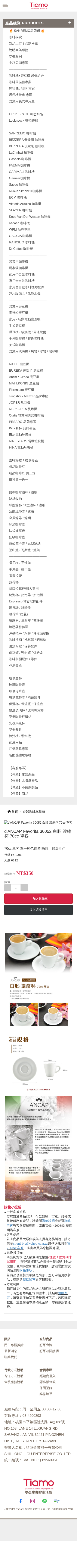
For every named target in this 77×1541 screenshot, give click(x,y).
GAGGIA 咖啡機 (20, 236)
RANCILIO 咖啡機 (22, 242)
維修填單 (46, 1394)
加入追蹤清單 (38, 909)
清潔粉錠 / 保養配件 (23, 646)
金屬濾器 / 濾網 (20, 518)
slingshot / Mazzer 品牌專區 (28, 396)
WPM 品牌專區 (20, 229)
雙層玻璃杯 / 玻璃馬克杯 (26, 710)
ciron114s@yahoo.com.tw (30, 1243)
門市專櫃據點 (14, 1345)
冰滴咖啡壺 (17, 524)
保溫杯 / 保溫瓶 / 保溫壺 (26, 704)
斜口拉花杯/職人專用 (24, 588)
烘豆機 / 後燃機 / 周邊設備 (27, 332)
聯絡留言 (29, 1279)
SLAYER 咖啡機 (20, 210)
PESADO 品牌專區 (22, 422)
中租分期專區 (18, 63)
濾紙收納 (15, 498)
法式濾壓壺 (17, 531)
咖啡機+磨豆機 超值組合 (26, 75)
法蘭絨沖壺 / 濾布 (21, 511)
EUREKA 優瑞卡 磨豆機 (26, 370)
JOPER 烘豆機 (19, 402)
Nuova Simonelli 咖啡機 (25, 191)
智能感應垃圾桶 (20, 755)
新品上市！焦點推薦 (23, 43)
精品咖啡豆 (17, 466)
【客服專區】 (18, 768)
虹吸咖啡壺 (17, 537)
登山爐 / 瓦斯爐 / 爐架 (24, 550)
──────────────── (28, 127)
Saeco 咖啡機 (18, 184)
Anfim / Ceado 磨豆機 (24, 377)
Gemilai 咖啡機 (19, 178)
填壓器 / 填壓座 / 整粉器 (26, 620)
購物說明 (48, 1221)
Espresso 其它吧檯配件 (26, 601)
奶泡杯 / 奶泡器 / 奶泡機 (26, 595)
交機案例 (15, 56)
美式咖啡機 (17, 345)
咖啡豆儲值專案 (20, 82)
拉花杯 (14, 582)
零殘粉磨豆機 (18, 313)
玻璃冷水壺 (17, 691)
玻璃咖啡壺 (17, 684)
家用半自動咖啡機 (22, 274)
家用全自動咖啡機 (22, 281)
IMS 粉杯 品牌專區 (22, 428)
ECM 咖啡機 (18, 197)
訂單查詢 (46, 1345)
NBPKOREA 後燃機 (23, 409)
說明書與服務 (18, 50)
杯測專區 (15, 665)
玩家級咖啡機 (18, 268)
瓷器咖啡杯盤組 (20, 716)
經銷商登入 (48, 1376)
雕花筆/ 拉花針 (19, 614)
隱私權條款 (48, 1382)
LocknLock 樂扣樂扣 (23, 120)
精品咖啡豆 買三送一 (24, 473)
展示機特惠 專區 (20, 95)
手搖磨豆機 (17, 325)
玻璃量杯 (15, 678)
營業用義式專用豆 (22, 101)
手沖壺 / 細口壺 (20, 569)
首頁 (14, 812)
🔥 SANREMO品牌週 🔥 (27, 30)
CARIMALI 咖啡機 (22, 172)
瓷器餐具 (15, 729)
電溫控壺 (15, 575)
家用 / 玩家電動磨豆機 (24, 319)
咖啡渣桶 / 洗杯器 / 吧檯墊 (27, 640)
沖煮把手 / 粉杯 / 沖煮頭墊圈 (29, 633)
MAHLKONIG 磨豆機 (24, 383)
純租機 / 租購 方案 (22, 88)
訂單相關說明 (49, 1351)
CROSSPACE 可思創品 (26, 114)
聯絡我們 (10, 1357)
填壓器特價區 (18, 627)
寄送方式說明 (14, 1376)
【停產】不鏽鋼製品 (23, 787)
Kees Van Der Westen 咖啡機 (29, 216)
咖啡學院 (15, 37)
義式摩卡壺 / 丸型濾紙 (24, 543)
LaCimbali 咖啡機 (21, 152)
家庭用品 (15, 742)
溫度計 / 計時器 (20, 607)
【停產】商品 (18, 793)
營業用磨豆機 (18, 306)
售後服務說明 (14, 1382)
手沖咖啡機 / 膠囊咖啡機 (26, 338)
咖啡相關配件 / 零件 (23, 659)
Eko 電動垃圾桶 (20, 434)
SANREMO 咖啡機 (22, 133)
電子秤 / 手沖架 (20, 563)
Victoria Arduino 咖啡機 (25, 204)
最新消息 (10, 1351)
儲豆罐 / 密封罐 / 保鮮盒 (26, 652)
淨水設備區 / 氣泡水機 (24, 293)
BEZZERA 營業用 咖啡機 (26, 139)
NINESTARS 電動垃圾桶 (26, 441)
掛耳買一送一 (18, 479)
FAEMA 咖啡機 (19, 165)
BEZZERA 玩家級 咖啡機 (26, 146)
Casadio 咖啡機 (20, 159)
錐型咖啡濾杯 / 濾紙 (23, 492)
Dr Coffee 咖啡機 (21, 248)
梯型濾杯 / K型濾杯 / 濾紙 (27, 505)
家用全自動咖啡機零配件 (26, 287)
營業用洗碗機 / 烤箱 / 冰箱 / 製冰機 (33, 351)
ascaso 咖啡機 (19, 223)
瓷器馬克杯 (17, 723)
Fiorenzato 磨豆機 (21, 390)
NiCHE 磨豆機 (19, 364)
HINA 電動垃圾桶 (21, 447)
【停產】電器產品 (22, 774)
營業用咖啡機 (18, 261)
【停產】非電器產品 (23, 781)
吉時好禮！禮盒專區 (23, 460)
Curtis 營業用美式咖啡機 (26, 415)
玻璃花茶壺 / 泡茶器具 (24, 697)
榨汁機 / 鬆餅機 (20, 736)
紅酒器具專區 (18, 749)
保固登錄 (46, 1388)
